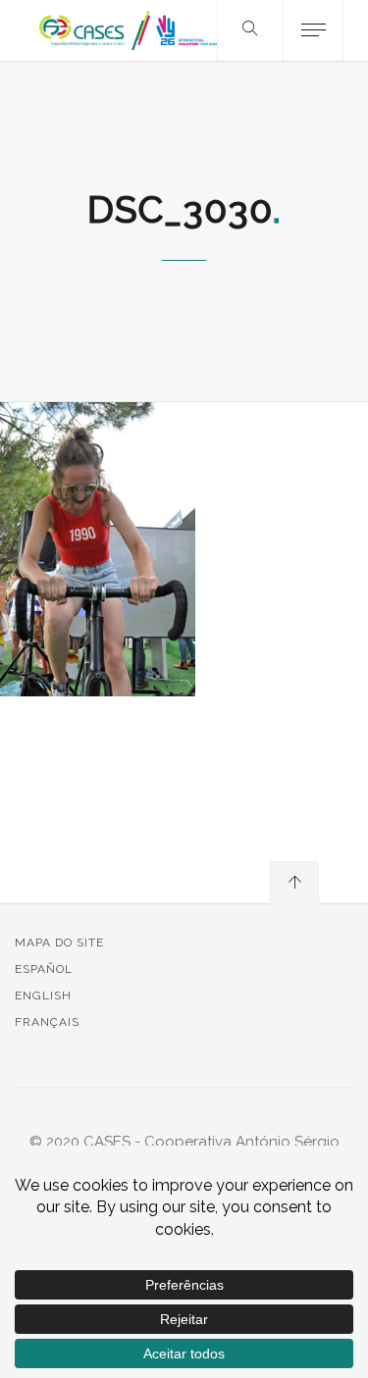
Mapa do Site (59, 942)
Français (47, 1022)
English (43, 995)
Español (44, 969)
